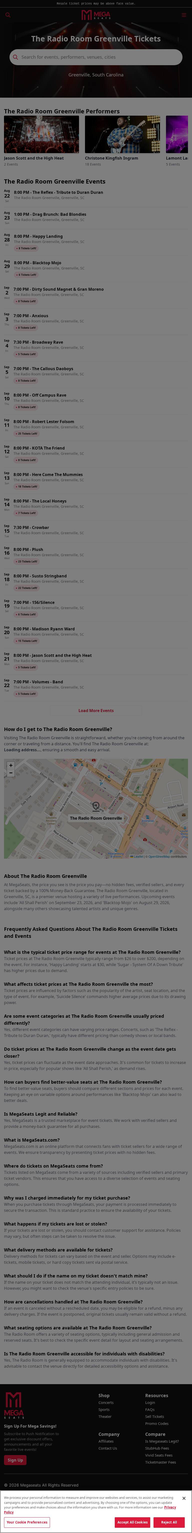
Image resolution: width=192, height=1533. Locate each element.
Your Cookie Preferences (27, 1522)
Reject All (169, 1522)
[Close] (184, 1498)
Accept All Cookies (133, 1522)
